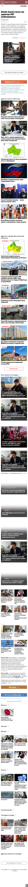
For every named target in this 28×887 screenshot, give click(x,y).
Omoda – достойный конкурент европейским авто (12, 85)
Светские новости (3, 698)
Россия (4, 726)
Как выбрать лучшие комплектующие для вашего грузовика (12, 93)
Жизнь (4, 731)
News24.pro (3, 772)
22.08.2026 (23, 6)
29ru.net (3, 624)
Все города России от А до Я (14, 863)
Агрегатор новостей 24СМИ (14, 701)
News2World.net (5, 22)
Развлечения (6, 810)
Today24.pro (3, 818)
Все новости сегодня (9, 375)
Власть (4, 705)
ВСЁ (9, 869)
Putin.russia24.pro (5, 708)
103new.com (4, 670)
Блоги (3, 770)
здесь (9, 683)
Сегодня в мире (7, 815)
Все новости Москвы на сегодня (14, 72)
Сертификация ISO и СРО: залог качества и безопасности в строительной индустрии (11, 87)
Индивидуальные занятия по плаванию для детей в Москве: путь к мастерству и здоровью (13, 90)
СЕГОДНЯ (14, 871)
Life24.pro (3, 734)
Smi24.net (3, 588)
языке (20, 681)
